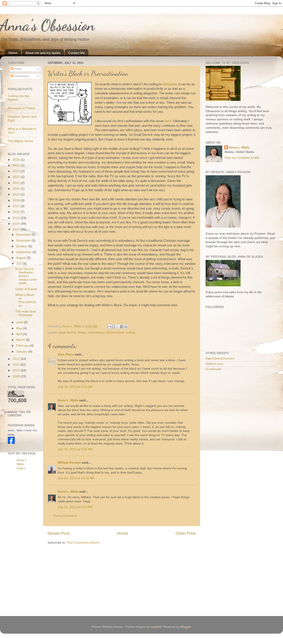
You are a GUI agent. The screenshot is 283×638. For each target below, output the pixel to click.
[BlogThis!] (113, 326)
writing (130, 332)
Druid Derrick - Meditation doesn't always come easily (26, 276)
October (22, 246)
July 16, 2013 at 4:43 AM (75, 386)
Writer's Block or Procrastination (25, 300)
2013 (17, 229)
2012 (17, 359)
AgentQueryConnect (220, 358)
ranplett (156, 626)
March (21, 339)
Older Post (186, 533)
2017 (17, 206)
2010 (17, 370)
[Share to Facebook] (122, 326)
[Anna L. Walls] (11, 443)
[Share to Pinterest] (126, 326)
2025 (17, 159)
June (20, 322)
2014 (17, 223)
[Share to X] (117, 326)
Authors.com (214, 363)
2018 (17, 200)
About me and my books (43, 53)
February (23, 345)
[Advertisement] (25, 543)
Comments (21, 76)
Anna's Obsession (47, 25)
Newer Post (59, 533)
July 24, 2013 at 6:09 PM (75, 507)
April (19, 334)
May (19, 328)
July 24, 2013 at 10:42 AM (76, 478)
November (24, 240)
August (21, 257)
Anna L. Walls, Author (22, 464)
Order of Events (26, 289)
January (22, 351)
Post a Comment (65, 515)
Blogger (185, 626)
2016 (17, 212)
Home (13, 53)
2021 (17, 183)
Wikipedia (169, 84)
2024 (17, 165)
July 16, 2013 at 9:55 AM (75, 449)
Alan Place (66, 354)
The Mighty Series (20, 141)
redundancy (96, 332)
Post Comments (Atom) (83, 542)
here (168, 121)
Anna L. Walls (68, 400)
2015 (17, 218)
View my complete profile (241, 157)
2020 (17, 188)
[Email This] (109, 326)
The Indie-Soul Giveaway (25, 313)
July (19, 263)
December (24, 234)
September (24, 252)
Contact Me (76, 53)
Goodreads (213, 369)
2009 (17, 376)
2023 (17, 171)
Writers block (115, 332)
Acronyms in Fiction (21, 108)
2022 (17, 177)
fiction (82, 332)
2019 (17, 194)
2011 (16, 364)
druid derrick (67, 332)
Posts (17, 68)
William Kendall (69, 462)
